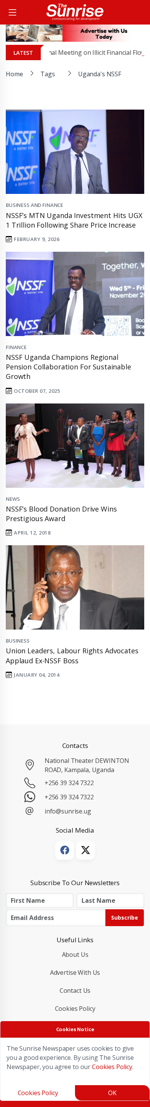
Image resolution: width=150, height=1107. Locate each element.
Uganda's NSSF (99, 74)
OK (112, 1093)
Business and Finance (34, 205)
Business (18, 640)
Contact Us (75, 990)
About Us (75, 954)
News (13, 498)
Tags (47, 74)
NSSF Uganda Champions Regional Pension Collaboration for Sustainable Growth (68, 367)
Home (14, 74)
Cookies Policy (75, 1008)
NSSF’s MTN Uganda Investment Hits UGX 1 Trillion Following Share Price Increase (74, 220)
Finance (16, 347)
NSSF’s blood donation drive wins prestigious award (61, 513)
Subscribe (124, 917)
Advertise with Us (75, 972)
